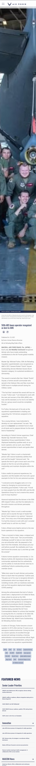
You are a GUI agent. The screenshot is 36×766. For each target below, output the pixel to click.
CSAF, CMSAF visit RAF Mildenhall (10, 704)
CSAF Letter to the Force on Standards (12, 715)
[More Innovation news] (32, 723)
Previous (2, 157)
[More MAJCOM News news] (32, 759)
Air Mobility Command (18, 663)
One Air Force (15, 656)
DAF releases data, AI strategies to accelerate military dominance (15, 739)
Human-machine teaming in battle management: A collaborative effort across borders (15, 750)
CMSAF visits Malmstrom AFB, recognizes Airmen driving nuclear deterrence (16, 691)
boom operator (27, 653)
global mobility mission (25, 656)
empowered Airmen (28, 649)
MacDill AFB (19, 653)
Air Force (19, 649)
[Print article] (3, 332)
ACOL (15, 659)
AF (14, 649)
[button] (3, 4)
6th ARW (12, 653)
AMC (7, 653)
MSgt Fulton (8, 659)
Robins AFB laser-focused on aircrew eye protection (15, 745)
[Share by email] (7, 332)
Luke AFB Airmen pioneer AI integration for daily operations (17, 728)
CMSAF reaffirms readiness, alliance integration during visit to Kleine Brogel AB (17, 698)
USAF (10, 649)
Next (34, 157)
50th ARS (8, 656)
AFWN (5, 649)
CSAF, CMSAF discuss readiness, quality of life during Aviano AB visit (17, 710)
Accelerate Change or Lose (24, 659)
